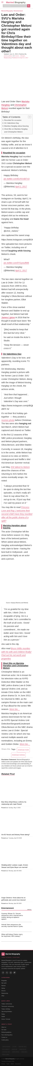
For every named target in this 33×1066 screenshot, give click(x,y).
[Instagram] (10, 972)
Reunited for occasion (12, 120)
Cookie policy (5, 1040)
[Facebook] (3, 972)
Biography (4, 980)
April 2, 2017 (21, 186)
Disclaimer (18, 1064)
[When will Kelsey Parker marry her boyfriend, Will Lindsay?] (28, 937)
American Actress (18, 755)
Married (15, 2)
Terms (7, 1064)
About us (3, 1027)
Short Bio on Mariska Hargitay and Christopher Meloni (16, 130)
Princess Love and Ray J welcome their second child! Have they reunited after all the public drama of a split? (16, 514)
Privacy (3, 1064)
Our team (3, 1029)
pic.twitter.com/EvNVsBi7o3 (17, 179)
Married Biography (7, 11)
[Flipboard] (14, 972)
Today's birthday (5, 1009)
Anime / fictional (5, 1019)
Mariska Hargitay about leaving (16, 126)
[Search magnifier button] (28, 5)
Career (17, 56)
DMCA (12, 1064)
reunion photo (7, 420)
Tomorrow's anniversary (7, 1006)
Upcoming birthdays (6, 1011)
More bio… (14, 709)
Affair (2, 995)
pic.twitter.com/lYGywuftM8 (16, 263)
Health (3, 1016)
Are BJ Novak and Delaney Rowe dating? (15, 835)
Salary (3, 1014)
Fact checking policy (6, 1035)
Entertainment (18, 11)
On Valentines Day (11, 123)
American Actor (23, 750)
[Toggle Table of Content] (29, 116)
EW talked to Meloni (20, 467)
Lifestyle (22, 56)
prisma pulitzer (8, 56)
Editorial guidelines (6, 1032)
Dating (3, 988)
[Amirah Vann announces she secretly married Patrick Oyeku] (28, 927)
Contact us (4, 1037)
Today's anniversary (6, 1003)
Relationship (7, 57)
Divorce (3, 990)
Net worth (4, 983)
